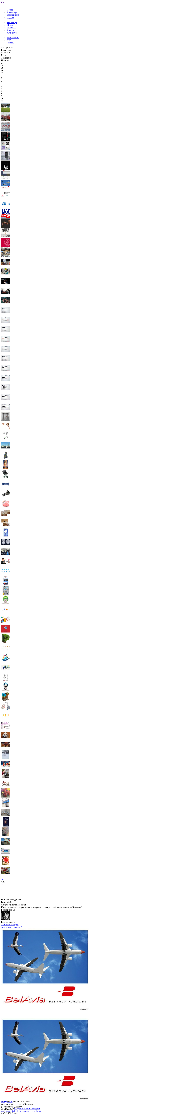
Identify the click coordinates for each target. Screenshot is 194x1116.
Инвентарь (12, 12)
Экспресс (11, 27)
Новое (10, 10)
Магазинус (12, 22)
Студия (10, 17)
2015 (9, 40)
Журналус (11, 33)
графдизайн (6, 1101)
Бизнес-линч (13, 37)
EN (2, 2)
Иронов (10, 30)
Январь (10, 42)
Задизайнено (13, 15)
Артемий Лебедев (9, 924)
